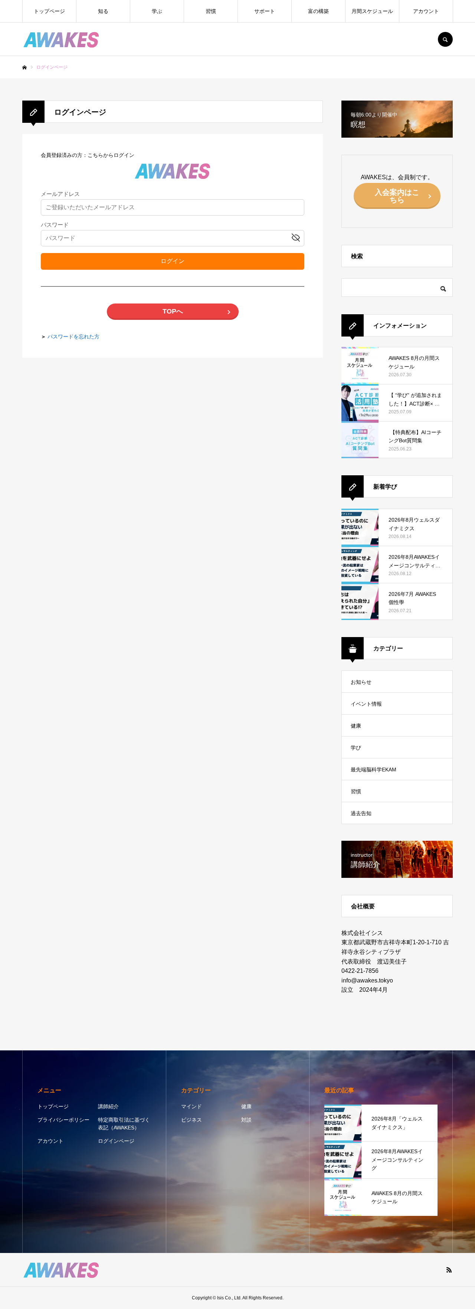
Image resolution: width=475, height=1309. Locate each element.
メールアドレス (60, 194)
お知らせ (361, 682)
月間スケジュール (372, 11)
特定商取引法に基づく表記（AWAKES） (124, 1124)
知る (103, 11)
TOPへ (173, 311)
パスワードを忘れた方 (73, 336)
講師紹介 (108, 1106)
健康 (356, 726)
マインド (191, 1106)
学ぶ (157, 11)
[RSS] (449, 1269)
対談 (246, 1120)
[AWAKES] (61, 39)
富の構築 (318, 11)
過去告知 (361, 813)
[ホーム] (24, 67)
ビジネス (191, 1120)
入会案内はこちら (397, 196)
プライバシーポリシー (63, 1120)
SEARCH (445, 39)
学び (356, 748)
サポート (264, 11)
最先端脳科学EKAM (373, 769)
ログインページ (116, 1141)
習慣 (211, 11)
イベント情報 (366, 704)
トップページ (49, 11)
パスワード (55, 225)
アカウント (426, 11)
